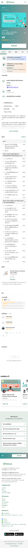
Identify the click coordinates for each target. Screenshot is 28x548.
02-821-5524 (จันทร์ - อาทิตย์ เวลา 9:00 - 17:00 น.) (13, 515)
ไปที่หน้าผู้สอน (12, 279)
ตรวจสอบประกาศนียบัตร (6, 493)
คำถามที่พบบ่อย (6, 513)
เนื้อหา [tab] (10, 52)
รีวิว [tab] (22, 52)
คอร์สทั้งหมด (4, 488)
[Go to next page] (6, 335)
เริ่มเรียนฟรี (14, 46)
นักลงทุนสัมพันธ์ (5, 505)
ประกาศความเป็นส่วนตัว (14, 546)
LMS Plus (3, 507)
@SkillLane (6, 521)
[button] (8, 106)
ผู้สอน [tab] (16, 52)
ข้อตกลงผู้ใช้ (20, 544)
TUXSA (3, 489)
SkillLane (5, 519)
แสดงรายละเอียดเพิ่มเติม (13, 131)
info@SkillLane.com (7, 523)
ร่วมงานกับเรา (4, 504)
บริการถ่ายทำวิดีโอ (5, 502)
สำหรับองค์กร (4, 491)
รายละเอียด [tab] (3, 52)
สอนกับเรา (4, 501)
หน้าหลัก (3, 8)
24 (3, 336)
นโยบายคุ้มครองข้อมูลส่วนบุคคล (11, 544)
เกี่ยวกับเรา (4, 499)
